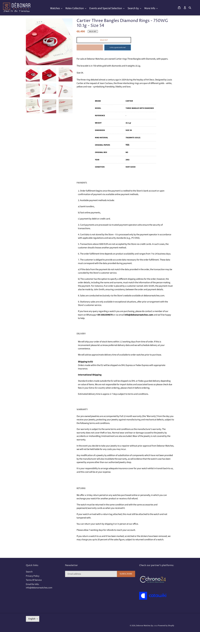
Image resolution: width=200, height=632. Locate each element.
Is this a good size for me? (118, 47)
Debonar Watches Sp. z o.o (147, 625)
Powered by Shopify (166, 625)
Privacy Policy (32, 576)
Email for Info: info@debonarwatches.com (39, 586)
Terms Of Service (34, 580)
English (31, 618)
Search (29, 571)
